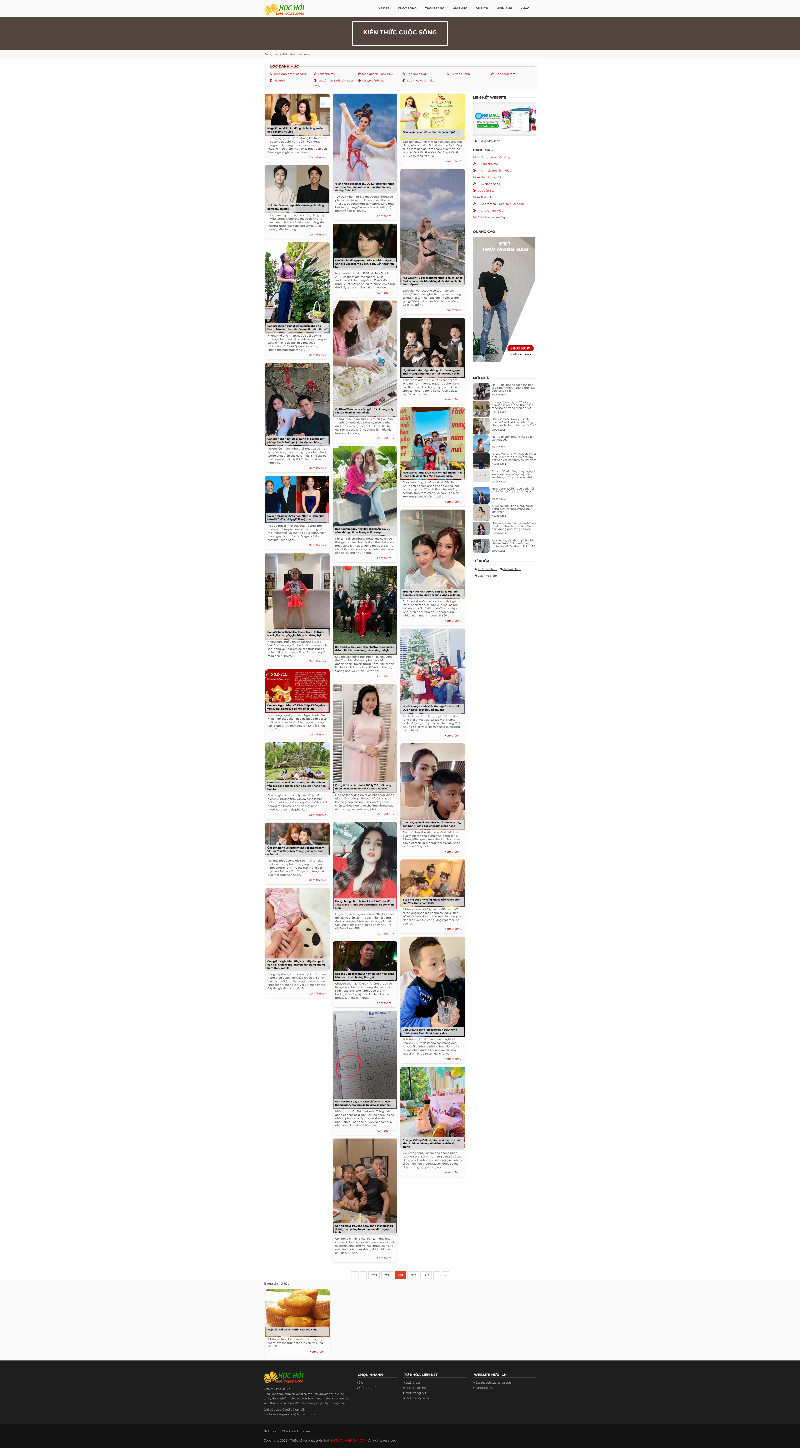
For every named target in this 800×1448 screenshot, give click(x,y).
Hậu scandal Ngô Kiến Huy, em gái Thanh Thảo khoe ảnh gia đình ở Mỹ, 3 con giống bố (432, 474)
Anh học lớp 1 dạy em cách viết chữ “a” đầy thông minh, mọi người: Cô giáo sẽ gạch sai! (363, 1103)
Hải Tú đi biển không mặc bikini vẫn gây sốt (513, 438)
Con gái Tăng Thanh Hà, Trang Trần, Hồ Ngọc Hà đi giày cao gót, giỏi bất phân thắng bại (295, 633)
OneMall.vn (484, 1388)
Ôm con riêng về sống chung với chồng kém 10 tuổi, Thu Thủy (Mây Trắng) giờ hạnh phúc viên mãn (295, 851)
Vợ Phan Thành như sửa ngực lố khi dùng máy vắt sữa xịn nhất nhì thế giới (364, 411)
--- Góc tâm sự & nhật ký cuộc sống (500, 203)
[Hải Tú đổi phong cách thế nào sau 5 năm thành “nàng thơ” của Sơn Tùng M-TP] (481, 393)
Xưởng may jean (489, 141)
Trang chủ (271, 54)
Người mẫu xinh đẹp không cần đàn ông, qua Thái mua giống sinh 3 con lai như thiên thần (431, 372)
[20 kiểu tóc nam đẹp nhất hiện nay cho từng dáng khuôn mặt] (296, 188)
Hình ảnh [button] (504, 8)
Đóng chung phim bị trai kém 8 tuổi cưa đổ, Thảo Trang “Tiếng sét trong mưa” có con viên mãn (364, 904)
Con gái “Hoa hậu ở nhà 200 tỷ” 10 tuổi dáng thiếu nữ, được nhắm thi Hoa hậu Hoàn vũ (363, 787)
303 (426, 1275)
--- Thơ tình (484, 197)
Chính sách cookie (296, 1431)
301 (400, 1275)
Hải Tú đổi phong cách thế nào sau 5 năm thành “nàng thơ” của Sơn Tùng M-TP (513, 387)
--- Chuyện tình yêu (490, 210)
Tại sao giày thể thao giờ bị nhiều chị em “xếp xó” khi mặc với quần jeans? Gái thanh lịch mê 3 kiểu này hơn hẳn (514, 545)
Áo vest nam (512, 569)
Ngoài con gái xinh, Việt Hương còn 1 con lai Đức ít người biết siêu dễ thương (431, 708)
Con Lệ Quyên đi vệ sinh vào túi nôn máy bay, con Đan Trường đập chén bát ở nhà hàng (432, 824)
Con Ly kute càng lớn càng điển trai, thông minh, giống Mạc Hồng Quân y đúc (430, 1031)
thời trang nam (417, 1398)
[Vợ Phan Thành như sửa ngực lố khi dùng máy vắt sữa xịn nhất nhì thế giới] (364, 357)
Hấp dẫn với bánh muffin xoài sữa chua (292, 1329)
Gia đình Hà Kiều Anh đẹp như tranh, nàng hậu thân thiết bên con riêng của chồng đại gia (364, 648)
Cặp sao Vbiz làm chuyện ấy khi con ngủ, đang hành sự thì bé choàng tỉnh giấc (364, 975)
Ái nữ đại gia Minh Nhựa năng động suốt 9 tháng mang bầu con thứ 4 (512, 509)
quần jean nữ (416, 1388)
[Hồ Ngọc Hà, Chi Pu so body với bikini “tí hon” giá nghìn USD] (481, 497)
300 (387, 1275)
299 (374, 1275)
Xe (361, 1382)
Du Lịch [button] (481, 8)
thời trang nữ (416, 1393)
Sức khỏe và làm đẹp (420, 80)
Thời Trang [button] (434, 8)
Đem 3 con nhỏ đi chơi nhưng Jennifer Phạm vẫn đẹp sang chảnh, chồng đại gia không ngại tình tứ (296, 786)
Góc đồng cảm (505, 73)
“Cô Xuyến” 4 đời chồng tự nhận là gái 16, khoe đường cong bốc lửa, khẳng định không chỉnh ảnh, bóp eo (433, 281)
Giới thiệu (271, 1431)
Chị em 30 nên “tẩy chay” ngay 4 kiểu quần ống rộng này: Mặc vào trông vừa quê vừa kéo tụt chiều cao (513, 476)
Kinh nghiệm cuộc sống (290, 73)
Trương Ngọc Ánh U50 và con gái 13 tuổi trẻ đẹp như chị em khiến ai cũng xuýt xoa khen (431, 593)
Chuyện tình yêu (373, 80)
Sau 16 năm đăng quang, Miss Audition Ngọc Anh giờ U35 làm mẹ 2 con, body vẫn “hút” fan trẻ (364, 264)
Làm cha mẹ (326, 73)
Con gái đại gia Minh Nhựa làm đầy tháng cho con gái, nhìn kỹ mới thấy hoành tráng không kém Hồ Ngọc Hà (296, 965)
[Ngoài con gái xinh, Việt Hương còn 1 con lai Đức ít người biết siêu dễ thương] (431, 670)
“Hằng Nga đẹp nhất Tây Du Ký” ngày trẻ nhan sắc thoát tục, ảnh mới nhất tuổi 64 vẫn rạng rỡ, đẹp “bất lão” (364, 187)
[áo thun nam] (504, 299)
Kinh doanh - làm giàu (377, 73)
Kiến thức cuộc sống (297, 54)
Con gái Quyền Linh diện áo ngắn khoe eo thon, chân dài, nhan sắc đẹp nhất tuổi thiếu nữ (297, 327)
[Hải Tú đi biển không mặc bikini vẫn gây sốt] (481, 445)
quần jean (413, 1382)
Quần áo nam (487, 575)
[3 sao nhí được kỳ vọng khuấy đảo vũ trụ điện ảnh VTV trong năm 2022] (431, 882)
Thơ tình (279, 80)
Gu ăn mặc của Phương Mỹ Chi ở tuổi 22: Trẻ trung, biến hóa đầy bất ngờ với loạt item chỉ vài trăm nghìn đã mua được (514, 458)
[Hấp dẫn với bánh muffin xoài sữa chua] (296, 1312)
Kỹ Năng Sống (460, 73)
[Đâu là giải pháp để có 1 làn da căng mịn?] (431, 115)
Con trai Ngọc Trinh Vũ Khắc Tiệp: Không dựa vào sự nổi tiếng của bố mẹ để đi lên (296, 707)
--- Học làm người (489, 177)
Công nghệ (367, 1388)
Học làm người (416, 73)
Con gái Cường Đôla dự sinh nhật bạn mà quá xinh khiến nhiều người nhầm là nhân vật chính (431, 1143)
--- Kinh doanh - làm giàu (494, 170)
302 (413, 1275)
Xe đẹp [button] (384, 8)
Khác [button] (524, 8)
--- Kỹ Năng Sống (488, 183)
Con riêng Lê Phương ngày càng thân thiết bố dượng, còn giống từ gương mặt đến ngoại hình (364, 1229)
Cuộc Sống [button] (407, 8)
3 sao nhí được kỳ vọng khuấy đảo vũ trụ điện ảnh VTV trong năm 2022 (431, 901)
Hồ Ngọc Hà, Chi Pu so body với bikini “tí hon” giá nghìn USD (513, 490)
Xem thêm (317, 157)
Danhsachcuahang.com (493, 1382)
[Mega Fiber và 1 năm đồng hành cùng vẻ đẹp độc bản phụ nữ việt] (296, 113)
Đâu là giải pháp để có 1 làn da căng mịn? (429, 132)
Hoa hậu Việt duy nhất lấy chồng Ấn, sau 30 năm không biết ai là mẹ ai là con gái (362, 530)
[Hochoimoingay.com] (284, 7)
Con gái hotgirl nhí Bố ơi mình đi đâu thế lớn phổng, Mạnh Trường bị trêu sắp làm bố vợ (295, 440)
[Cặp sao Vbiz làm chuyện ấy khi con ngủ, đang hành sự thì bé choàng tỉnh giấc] (364, 960)
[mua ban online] (504, 119)
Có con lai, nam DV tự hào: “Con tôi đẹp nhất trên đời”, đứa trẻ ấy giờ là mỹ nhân (295, 517)
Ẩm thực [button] (460, 8)
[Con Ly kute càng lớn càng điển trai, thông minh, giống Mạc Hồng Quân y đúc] (431, 985)
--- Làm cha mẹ (487, 163)
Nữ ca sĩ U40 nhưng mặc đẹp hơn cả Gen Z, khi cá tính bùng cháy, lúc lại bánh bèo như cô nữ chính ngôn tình (514, 424)
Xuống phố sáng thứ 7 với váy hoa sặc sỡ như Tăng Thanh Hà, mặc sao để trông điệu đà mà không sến (513, 406)
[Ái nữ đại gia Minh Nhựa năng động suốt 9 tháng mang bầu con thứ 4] (481, 515)
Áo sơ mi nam (487, 569)
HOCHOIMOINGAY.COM (349, 1440)
